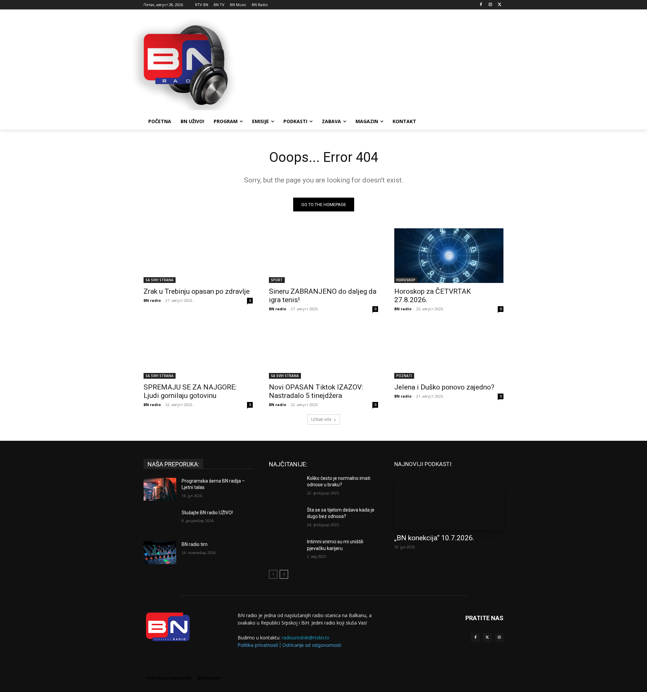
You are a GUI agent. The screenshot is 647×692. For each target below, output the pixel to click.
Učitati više (321, 419)
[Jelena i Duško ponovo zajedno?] (448, 351)
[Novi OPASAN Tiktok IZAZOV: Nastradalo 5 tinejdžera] (323, 351)
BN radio (152, 300)
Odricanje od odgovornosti (311, 645)
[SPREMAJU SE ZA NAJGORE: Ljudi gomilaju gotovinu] (198, 351)
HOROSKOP (405, 280)
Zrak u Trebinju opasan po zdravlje (197, 291)
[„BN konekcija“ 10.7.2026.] (448, 502)
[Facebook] (481, 5)
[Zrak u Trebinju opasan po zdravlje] (198, 255)
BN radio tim (195, 544)
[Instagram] (490, 5)
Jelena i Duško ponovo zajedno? (444, 387)
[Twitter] (487, 637)
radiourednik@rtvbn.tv (305, 637)
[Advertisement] (374, 64)
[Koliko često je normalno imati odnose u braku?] (285, 486)
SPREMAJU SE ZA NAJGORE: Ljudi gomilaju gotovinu (190, 391)
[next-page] (284, 574)
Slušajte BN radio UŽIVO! (207, 512)
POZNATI (404, 375)
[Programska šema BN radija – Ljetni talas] (160, 489)
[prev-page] (273, 574)
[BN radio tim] (160, 552)
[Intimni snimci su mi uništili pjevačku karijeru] (285, 550)
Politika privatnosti (258, 645)
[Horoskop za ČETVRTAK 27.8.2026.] (448, 255)
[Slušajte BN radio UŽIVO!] (160, 521)
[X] (499, 5)
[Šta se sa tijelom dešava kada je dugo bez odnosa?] (285, 518)
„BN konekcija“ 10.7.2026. (434, 538)
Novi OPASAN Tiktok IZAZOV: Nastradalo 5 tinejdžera (316, 391)
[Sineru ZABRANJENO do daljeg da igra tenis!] (323, 255)
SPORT (277, 280)
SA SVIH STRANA (160, 280)
